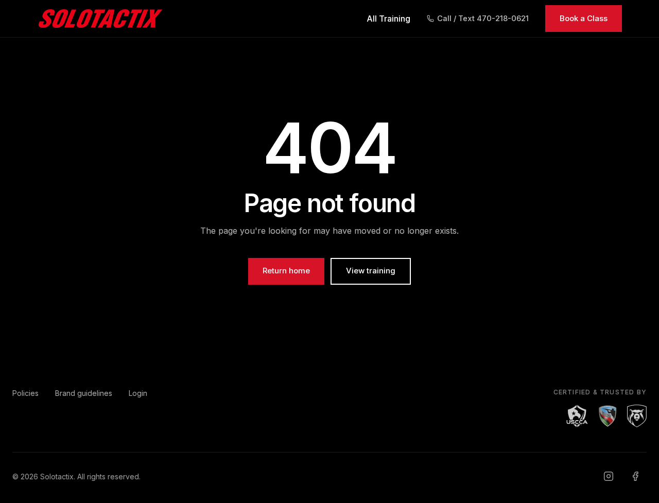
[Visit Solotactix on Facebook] (635, 476)
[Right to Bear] (637, 416)
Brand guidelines (83, 393)
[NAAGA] (607, 416)
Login (138, 393)
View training (370, 270)
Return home (286, 270)
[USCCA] (577, 416)
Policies (25, 393)
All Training (388, 18)
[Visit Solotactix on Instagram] (608, 476)
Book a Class (584, 18)
